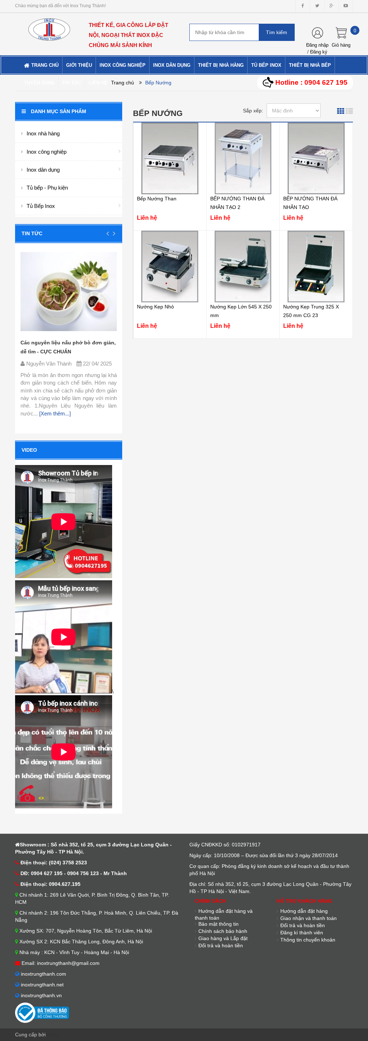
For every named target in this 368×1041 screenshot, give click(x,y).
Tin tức (32, 233)
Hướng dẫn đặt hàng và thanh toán (224, 914)
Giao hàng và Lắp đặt (223, 938)
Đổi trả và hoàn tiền (220, 945)
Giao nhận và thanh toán (308, 918)
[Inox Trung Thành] (49, 26)
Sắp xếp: (253, 110)
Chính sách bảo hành (222, 931)
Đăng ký (318, 52)
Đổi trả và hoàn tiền (302, 925)
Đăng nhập (317, 45)
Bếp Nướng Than (156, 198)
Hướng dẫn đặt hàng (304, 911)
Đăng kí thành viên (301, 932)
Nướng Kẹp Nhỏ (155, 307)
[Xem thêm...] (54, 413)
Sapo (53, 1034)
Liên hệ (147, 218)
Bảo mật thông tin (218, 924)
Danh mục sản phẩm (58, 111)
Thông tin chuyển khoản (307, 940)
